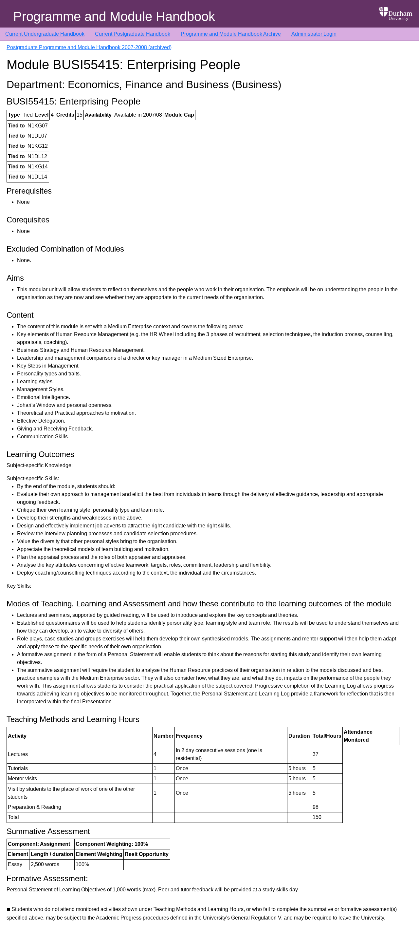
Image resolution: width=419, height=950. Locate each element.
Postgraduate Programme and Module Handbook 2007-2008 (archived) (89, 47)
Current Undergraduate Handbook (44, 34)
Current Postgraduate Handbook (132, 34)
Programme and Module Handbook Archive (231, 34)
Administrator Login (314, 34)
